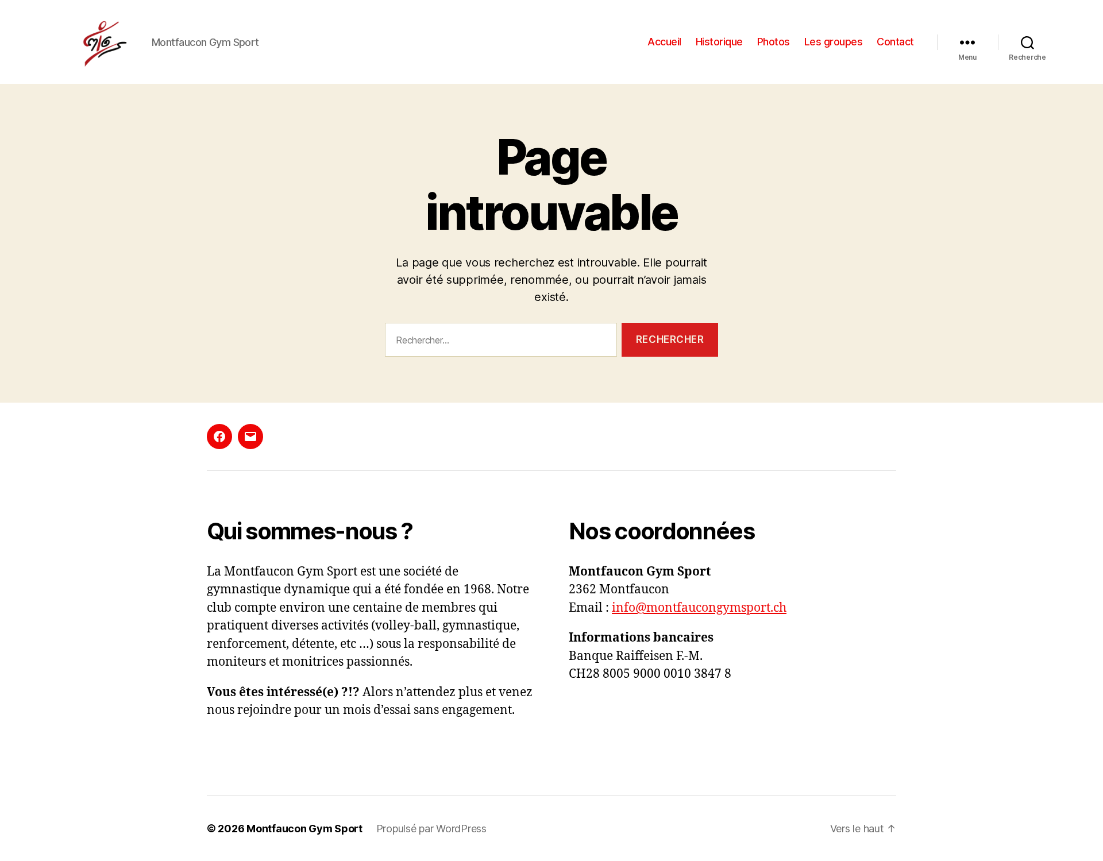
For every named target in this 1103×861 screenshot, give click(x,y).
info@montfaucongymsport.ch (699, 608)
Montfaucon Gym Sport (304, 829)
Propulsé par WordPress (431, 829)
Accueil (664, 42)
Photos (773, 42)
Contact (895, 42)
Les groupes (833, 42)
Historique (719, 42)
